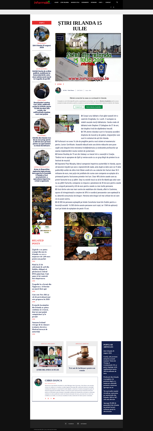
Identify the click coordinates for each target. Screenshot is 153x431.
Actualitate (41, 69)
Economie (41, 135)
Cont (100, 2)
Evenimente (85, 2)
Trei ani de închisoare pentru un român (82, 369)
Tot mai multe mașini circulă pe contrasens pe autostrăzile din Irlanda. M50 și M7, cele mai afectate (111, 395)
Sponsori (94, 2)
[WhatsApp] (119, 90)
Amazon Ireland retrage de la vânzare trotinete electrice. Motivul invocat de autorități (40, 327)
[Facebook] (111, 7)
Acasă (56, 2)
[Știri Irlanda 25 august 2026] (41, 34)
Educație (41, 100)
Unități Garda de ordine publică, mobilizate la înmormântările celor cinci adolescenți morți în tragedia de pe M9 (41, 75)
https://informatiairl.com (50, 383)
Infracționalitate (42, 167)
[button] (117, 2)
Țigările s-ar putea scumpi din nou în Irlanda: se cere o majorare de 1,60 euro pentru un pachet (41, 254)
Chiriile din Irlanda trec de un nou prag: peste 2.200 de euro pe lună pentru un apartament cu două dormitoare (41, 142)
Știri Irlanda (65, 2)
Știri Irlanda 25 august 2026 (42, 46)
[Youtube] (53, 398)
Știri (33, 261)
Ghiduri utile (75, 2)
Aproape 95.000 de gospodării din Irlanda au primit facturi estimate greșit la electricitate (111, 407)
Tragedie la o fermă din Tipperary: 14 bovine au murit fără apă (41, 286)
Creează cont (78, 107)
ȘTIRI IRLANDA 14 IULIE (48, 370)
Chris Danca (71, 90)
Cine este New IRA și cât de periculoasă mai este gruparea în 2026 (41, 297)
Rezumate (42, 43)
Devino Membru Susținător (93, 107)
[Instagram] (113, 7)
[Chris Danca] (59, 90)
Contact (108, 2)
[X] (51, 398)
